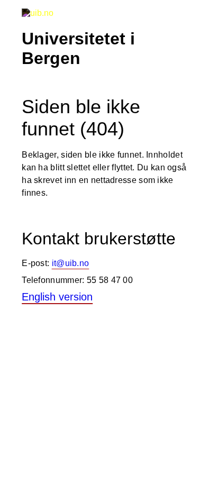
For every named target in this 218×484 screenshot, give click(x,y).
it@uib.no (70, 263)
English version (57, 297)
